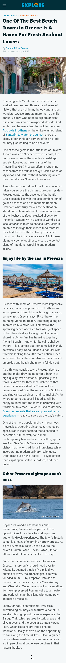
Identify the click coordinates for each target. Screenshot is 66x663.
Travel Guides (10, 15)
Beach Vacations (29, 15)
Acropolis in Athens (15, 130)
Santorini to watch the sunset (24, 134)
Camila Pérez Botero (17, 48)
